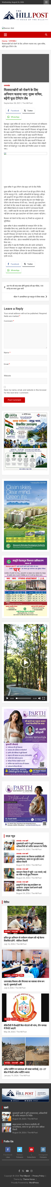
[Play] (7, 698)
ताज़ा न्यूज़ (10, 836)
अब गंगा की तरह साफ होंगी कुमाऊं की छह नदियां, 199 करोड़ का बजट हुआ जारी (25, 287)
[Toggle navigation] (5, 35)
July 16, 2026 (9, 944)
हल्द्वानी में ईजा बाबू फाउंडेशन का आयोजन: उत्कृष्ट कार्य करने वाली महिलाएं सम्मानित (29, 888)
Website (7, 376)
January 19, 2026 (11, 1076)
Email (7, 364)
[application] (25, 662)
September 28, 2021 (12, 103)
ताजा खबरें (25, 841)
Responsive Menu (46, 2)
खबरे (6, 1107)
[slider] (23, 698)
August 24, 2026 (23, 849)
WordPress (34, 1182)
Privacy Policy (38, 1176)
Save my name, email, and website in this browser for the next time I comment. (25, 391)
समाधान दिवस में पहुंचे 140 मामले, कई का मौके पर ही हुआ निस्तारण (31, 873)
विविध (6, 902)
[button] (25, 662)
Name (7, 352)
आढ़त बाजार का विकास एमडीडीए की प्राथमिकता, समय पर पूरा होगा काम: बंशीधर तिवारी (30, 859)
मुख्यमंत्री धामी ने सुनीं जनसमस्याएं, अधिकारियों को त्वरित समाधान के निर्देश (31, 844)
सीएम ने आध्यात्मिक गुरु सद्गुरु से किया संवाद (29, 297)
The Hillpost (25, 1176)
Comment (9, 321)
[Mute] (39, 698)
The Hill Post (27, 103)
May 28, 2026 (9, 1032)
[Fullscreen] (43, 698)
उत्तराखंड (7, 85)
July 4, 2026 (9, 988)
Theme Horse (29, 1179)
